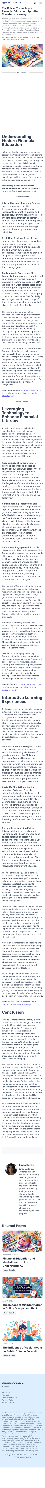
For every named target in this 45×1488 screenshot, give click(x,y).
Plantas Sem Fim (9, 1397)
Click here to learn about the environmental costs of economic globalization (22, 393)
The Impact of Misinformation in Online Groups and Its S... (22, 1306)
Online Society (9, 1270)
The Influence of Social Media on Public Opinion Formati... (22, 1349)
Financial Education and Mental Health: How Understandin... (18, 1262)
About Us (6, 1393)
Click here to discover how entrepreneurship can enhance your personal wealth (21, 687)
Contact (5, 1395)
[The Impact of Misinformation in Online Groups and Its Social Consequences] (22, 1297)
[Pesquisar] (35, 3)
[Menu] (40, 3)
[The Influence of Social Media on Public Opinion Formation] (22, 1340)
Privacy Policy (8, 1400)
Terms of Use (8, 1402)
